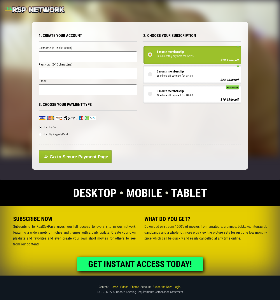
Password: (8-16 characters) (55, 64)
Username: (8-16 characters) (55, 48)
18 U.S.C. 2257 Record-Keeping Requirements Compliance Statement (140, 292)
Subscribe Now (162, 287)
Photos (134, 287)
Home (114, 287)
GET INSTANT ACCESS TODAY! (140, 264)
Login (177, 287)
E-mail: (43, 81)
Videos (124, 287)
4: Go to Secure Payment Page (76, 156)
